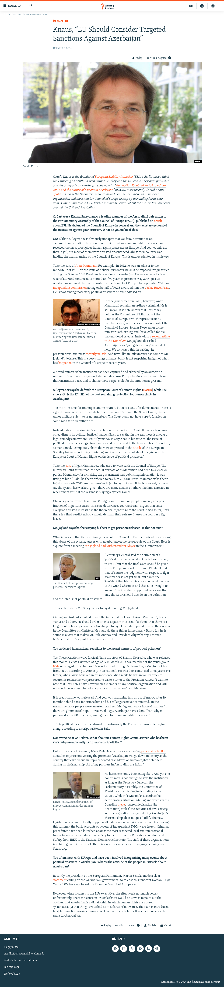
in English (60, 21)
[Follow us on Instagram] (123, 948)
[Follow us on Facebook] (115, 948)
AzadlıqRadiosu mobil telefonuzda (24, 953)
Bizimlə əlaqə (11, 967)
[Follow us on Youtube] (140, 948)
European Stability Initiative (114, 177)
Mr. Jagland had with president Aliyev (110, 546)
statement (60, 880)
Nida (56, 666)
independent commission (70, 288)
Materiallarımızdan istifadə (20, 960)
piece (121, 804)
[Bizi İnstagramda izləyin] (202, 6)
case (68, 466)
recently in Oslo (96, 354)
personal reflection (153, 751)
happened (65, 363)
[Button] (137, 58)
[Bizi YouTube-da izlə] (191, 6)
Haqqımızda (11, 947)
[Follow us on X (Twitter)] (132, 948)
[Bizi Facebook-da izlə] (213, 6)
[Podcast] (156, 948)
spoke (57, 194)
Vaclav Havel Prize (157, 288)
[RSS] (148, 948)
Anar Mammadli (86, 266)
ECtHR (147, 390)
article (158, 221)
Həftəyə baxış (12, 973)
